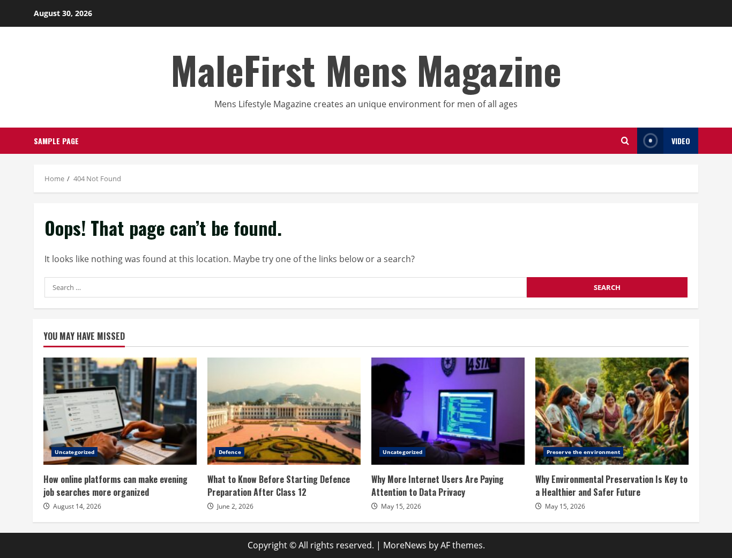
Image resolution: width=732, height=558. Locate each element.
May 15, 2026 (401, 506)
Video (680, 140)
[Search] (625, 140)
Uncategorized (74, 452)
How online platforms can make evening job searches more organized (120, 411)
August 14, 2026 (77, 506)
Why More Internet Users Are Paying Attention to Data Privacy (448, 411)
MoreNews (405, 545)
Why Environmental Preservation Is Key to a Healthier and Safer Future (612, 411)
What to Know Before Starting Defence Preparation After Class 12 (284, 411)
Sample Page (56, 140)
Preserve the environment (583, 452)
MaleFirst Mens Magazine (366, 69)
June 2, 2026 (235, 506)
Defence (230, 452)
